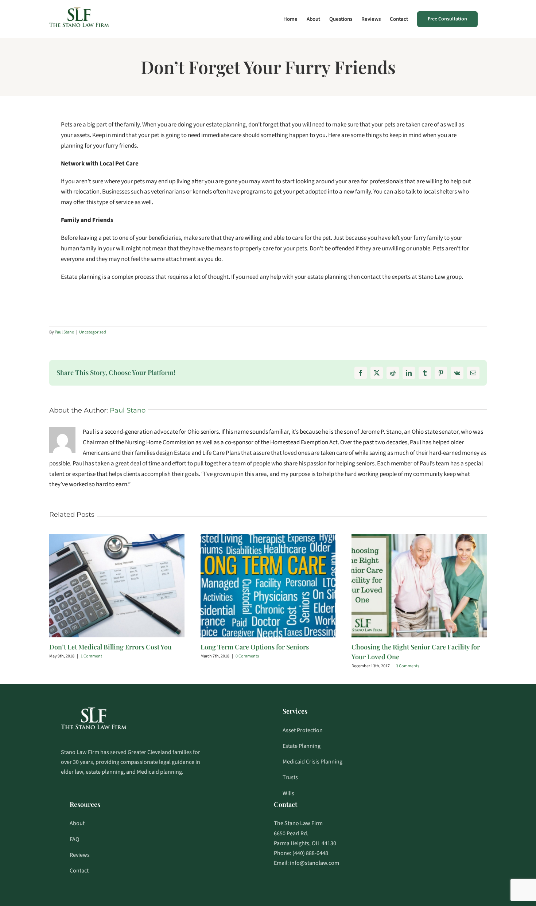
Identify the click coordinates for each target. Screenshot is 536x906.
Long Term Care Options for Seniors (255, 647)
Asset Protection (303, 730)
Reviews (80, 855)
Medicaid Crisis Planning (312, 762)
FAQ (74, 839)
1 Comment (91, 656)
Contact (79, 871)
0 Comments (247, 656)
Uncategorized (92, 332)
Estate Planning (302, 746)
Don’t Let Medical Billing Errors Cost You (110, 647)
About (77, 823)
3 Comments (407, 666)
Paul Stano (64, 332)
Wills (288, 793)
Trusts (290, 777)
